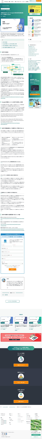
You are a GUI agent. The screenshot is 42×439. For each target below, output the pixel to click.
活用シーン (12, 1)
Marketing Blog (5, 5)
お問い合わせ (21, 401)
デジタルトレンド (31, 66)
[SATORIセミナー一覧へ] (21, 337)
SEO (1, 16)
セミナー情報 (28, 416)
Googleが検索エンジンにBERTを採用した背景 (10, 43)
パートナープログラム (21, 420)
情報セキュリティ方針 (4, 432)
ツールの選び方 (31, 65)
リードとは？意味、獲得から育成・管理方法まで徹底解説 (37, 20)
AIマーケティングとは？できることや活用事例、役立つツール (37, 27)
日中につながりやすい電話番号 (7, 255)
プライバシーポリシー (9, 265)
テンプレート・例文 (36, 66)
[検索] (40, 41)
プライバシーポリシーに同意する (12, 266)
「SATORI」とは (6, 1)
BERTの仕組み (5, 42)
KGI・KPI (39, 60)
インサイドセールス (31, 62)
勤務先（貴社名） (5, 248)
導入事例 (11, 419)
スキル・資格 (36, 64)
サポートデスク (20, 416)
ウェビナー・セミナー (37, 62)
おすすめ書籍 (35, 63)
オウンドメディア (31, 63)
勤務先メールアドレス (5, 251)
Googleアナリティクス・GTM (34, 60)
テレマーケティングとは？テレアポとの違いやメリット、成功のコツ (37, 24)
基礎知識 (4, 16)
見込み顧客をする (4, 420)
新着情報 (36, 419)
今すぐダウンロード (36, 434)
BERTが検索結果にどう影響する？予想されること (10, 45)
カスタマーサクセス (31, 64)
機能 (9, 1)
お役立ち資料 (28, 415)
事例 (15, 1)
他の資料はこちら (36, 436)
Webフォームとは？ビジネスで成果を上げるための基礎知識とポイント (37, 31)
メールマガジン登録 (29, 419)
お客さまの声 (11, 420)
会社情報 (27, 1)
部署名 (3, 258)
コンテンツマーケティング (5, 8)
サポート (20, 1)
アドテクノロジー (34, 61)
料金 (18, 1)
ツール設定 (34, 65)
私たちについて (37, 416)
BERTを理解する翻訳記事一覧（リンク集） (9, 47)
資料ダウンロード (21, 365)
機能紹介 (2, 419)
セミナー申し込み (21, 382)
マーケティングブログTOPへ (12, 301)
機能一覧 (2, 424)
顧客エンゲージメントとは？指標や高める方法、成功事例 (37, 35)
